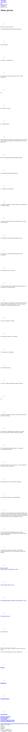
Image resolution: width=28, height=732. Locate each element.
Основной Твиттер (5, 698)
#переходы (6, 723)
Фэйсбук (2, 667)
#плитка (15, 723)
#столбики (11, 723)
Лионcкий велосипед (5, 616)
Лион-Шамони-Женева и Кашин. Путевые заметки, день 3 (14, 600)
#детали (2, 723)
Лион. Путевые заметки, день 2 (7, 584)
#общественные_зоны (22, 723)
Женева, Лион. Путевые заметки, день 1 (9, 569)
